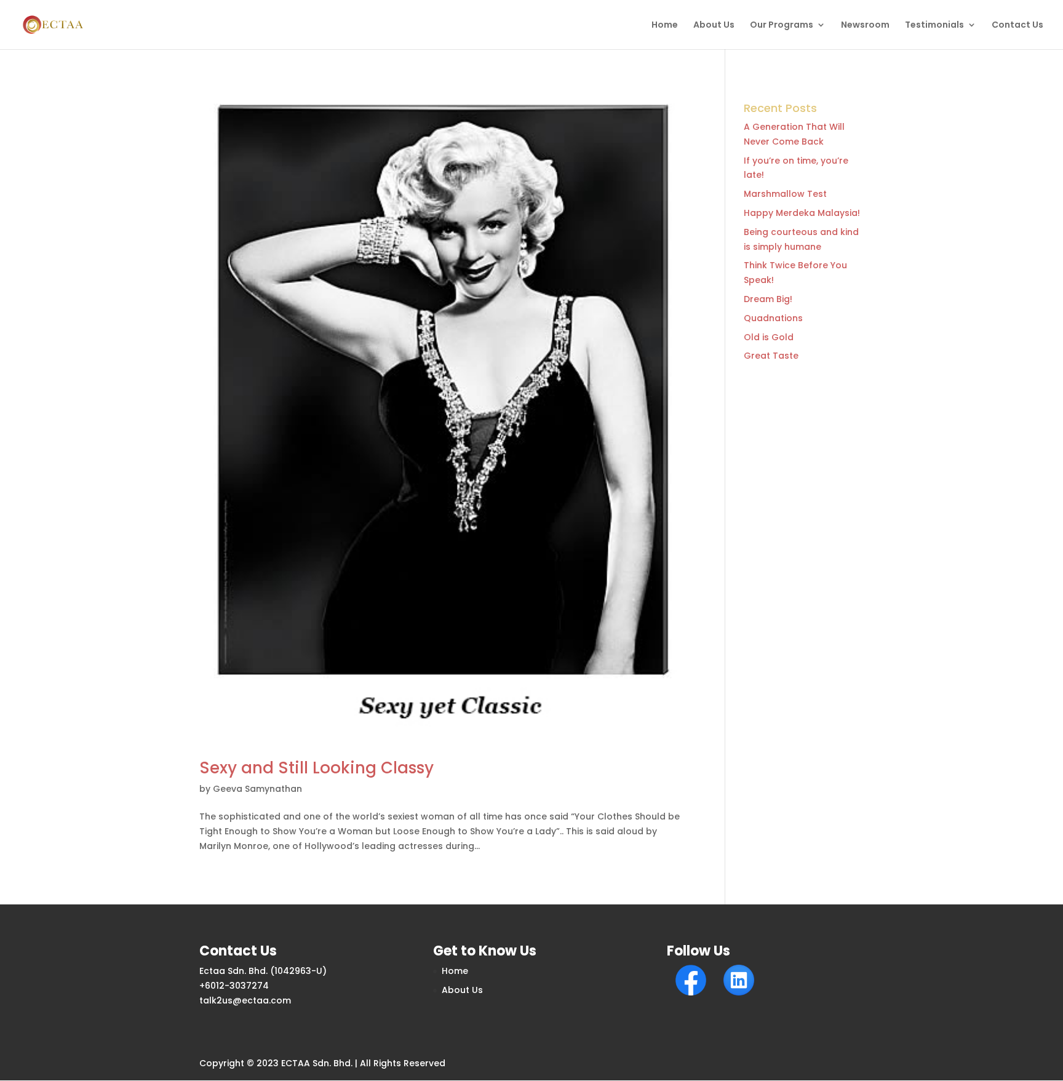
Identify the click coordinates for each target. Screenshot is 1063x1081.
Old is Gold (769, 337)
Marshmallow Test (785, 194)
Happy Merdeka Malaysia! (802, 213)
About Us (714, 25)
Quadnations (773, 318)
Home (664, 25)
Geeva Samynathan (257, 789)
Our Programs (781, 25)
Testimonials (934, 25)
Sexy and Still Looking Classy (316, 768)
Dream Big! (768, 299)
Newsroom (865, 25)
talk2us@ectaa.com (245, 1000)
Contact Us (1017, 25)
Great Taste (771, 355)
